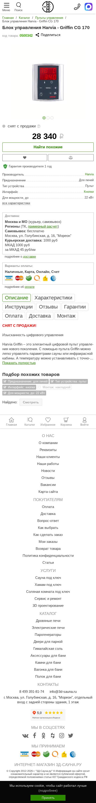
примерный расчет (43, 226)
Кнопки (89, 191)
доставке (29, 256)
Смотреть (31, 402)
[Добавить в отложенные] (24, 157)
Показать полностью (19, 363)
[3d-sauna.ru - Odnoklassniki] (43, 735)
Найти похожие (48, 147)
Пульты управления (49, 18)
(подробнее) (48, 790)
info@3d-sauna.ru (63, 692)
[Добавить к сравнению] (71, 157)
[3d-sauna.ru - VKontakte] (25, 735)
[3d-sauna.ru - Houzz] (52, 735)
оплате (29, 287)
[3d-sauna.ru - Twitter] (70, 735)
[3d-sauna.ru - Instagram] (61, 735)
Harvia (89, 174)
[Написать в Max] (89, 7)
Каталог (24, 18)
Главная (8, 18)
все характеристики (16, 203)
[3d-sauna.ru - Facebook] (34, 735)
